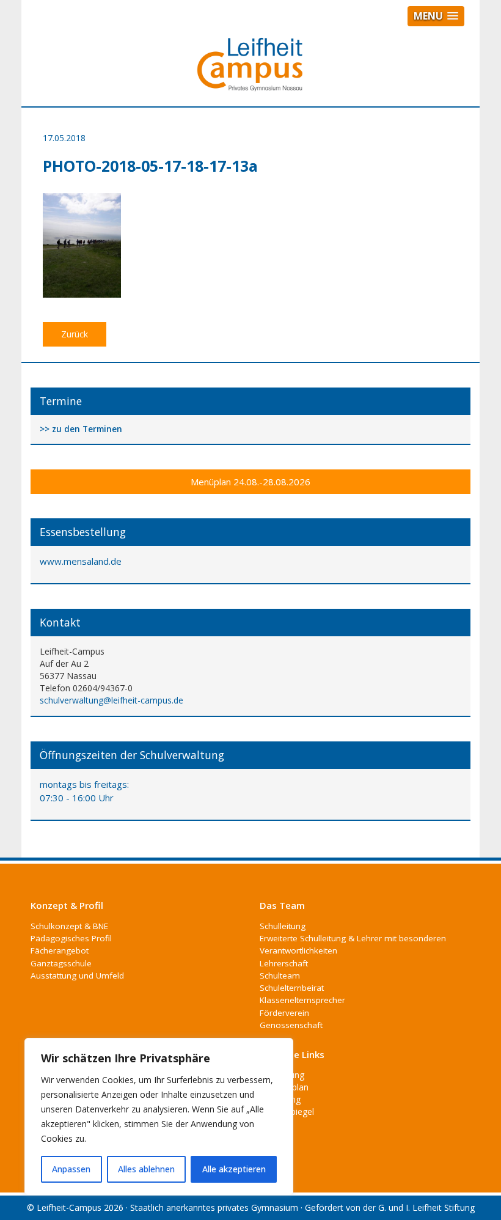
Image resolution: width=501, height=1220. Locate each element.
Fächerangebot (60, 950)
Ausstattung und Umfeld (77, 975)
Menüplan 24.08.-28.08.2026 (250, 482)
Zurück (74, 334)
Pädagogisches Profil (71, 938)
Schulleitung (282, 926)
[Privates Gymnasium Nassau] (250, 69)
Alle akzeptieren (234, 1169)
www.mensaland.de (81, 561)
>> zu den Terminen (81, 429)
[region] (158, 1117)
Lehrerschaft (284, 963)
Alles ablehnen (146, 1169)
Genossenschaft (291, 1025)
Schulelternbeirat (292, 987)
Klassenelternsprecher (302, 999)
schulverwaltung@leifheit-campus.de (111, 700)
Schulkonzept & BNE (69, 926)
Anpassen (71, 1169)
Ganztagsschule (61, 963)
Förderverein (284, 1012)
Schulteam (280, 975)
